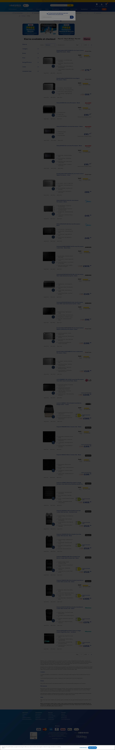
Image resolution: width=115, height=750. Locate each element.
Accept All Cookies (92, 747)
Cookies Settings (83, 747)
